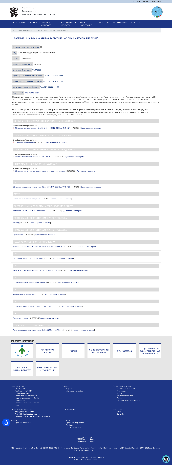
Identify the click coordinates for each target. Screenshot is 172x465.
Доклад (16, 223)
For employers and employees (69, 24)
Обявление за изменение (25, 142)
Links (17, 405)
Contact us (134, 23)
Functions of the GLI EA (23, 391)
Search (132, 1)
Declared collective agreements (128, 400)
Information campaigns (74, 391)
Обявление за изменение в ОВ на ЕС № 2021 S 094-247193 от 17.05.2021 (42, 128)
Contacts (138, 1)
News (119, 411)
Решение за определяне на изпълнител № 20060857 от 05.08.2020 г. (39, 246)
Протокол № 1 (18, 234)
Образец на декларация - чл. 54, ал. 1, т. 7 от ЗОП (32, 306)
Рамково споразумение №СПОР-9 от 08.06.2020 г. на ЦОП (35, 270)
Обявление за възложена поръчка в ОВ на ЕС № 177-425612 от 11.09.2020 (41, 187)
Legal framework (21, 388)
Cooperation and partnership (26, 396)
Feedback (69, 425)
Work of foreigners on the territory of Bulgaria (32, 416)
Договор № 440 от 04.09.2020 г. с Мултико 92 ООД (32, 211)
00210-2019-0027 (32, 93)
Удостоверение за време (91, 128)
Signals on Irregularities (75, 423)
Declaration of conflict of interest (27, 403)
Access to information (125, 396)
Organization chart (22, 393)
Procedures (121, 391)
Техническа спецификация (23, 294)
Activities (34, 23)
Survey (119, 398)
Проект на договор (20, 318)
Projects (69, 388)
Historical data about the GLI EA (27, 398)
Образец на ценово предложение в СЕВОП (30, 282)
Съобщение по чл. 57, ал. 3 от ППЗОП (27, 258)
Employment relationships (24, 411)
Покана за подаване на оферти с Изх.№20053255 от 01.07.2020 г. (38, 330)
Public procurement (86, 24)
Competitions (20, 400)
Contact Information (73, 427)
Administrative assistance (48, 24)
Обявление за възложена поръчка (26, 199)
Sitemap (145, 1)
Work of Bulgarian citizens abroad (27, 414)
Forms (119, 393)
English (159, 1)
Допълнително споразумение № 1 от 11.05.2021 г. (34, 157)
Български (152, 1)
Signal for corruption (23, 423)
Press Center (104, 23)
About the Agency (19, 23)
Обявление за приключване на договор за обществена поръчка (40, 171)
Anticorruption (119, 23)
